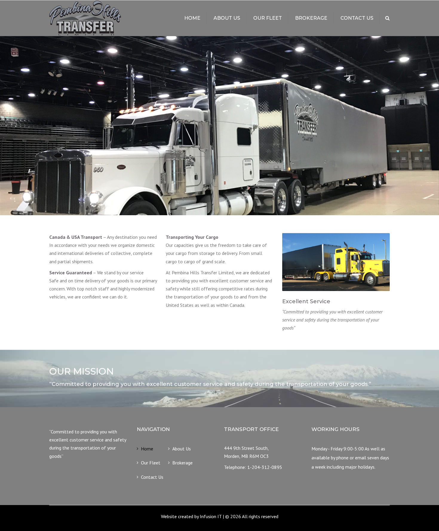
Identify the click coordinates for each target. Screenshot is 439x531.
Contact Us (356, 18)
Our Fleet (267, 18)
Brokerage (311, 18)
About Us (227, 18)
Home (192, 18)
